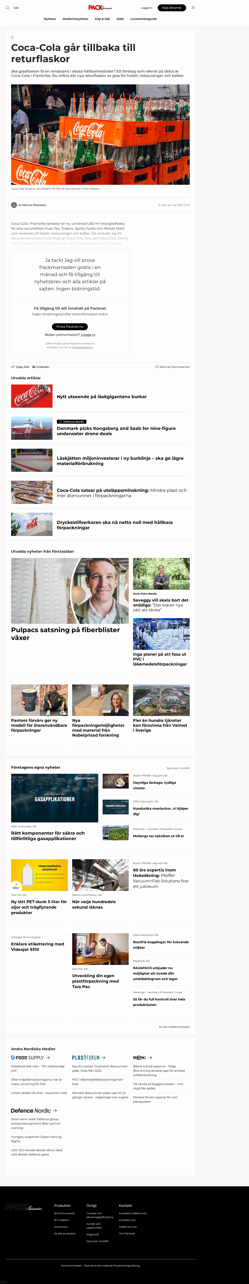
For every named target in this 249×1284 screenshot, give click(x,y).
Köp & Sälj (102, 19)
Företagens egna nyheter (35, 767)
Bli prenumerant (64, 1213)
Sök (16, 7)
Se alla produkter (65, 1233)
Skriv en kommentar (175, 367)
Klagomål (92, 1234)
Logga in (88, 335)
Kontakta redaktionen (133, 1213)
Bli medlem (61, 1220)
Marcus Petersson (34, 205)
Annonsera (61, 1226)
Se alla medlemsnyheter (174, 1027)
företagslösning (82, 347)
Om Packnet (127, 1233)
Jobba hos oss (128, 1226)
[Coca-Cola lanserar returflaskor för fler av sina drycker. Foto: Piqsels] (100, 134)
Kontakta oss (127, 1220)
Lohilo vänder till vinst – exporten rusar (39, 1093)
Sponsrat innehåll (97, 1241)
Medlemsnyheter (75, 19)
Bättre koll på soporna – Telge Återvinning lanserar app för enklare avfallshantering (159, 1071)
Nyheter (50, 19)
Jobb (120, 19)
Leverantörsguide (143, 19)
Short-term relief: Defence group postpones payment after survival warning (35, 1123)
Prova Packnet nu (70, 326)
